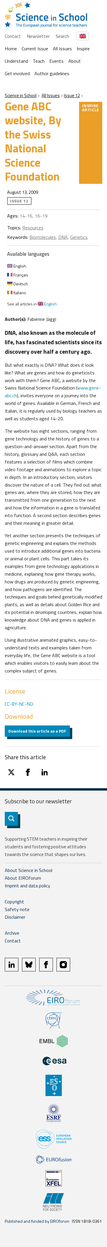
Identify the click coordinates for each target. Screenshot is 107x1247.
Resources (32, 227)
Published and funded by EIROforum (37, 1221)
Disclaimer (15, 917)
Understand (16, 61)
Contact (13, 36)
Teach (39, 61)
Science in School (21, 95)
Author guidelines (51, 73)
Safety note (17, 909)
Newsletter (38, 36)
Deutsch (20, 284)
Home (11, 48)
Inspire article (90, 107)
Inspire (83, 48)
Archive (12, 933)
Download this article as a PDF (37, 731)
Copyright (14, 901)
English (19, 266)
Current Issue (35, 48)
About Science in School (28, 870)
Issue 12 (72, 95)
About (74, 61)
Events (56, 61)
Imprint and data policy (27, 885)
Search (62, 36)
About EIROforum (23, 877)
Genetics (79, 237)
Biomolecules (42, 237)
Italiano (19, 292)
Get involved (17, 73)
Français (20, 275)
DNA (63, 237)
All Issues (62, 48)
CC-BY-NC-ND (19, 703)
